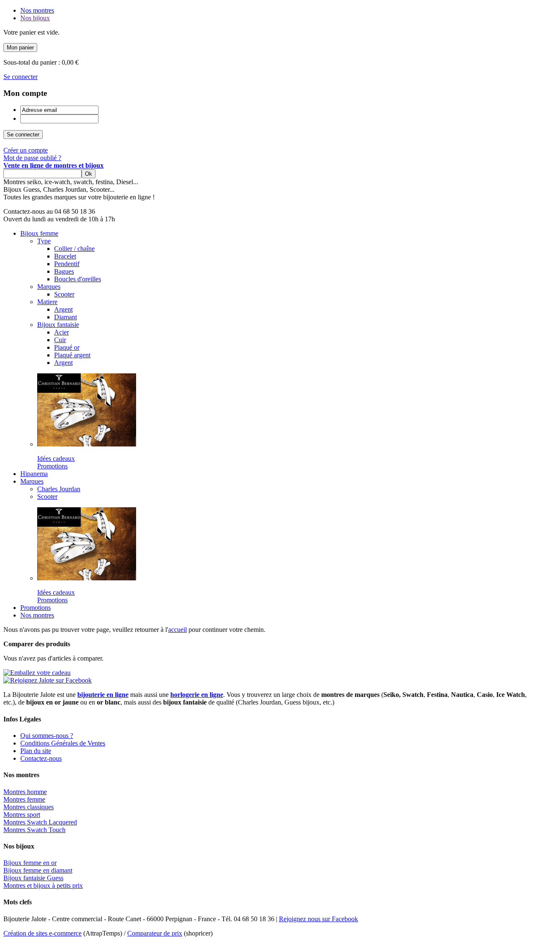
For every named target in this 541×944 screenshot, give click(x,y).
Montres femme (24, 799)
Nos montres (37, 10)
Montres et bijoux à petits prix (43, 885)
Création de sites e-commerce (42, 933)
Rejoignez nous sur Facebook (318, 918)
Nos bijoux (35, 18)
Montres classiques (28, 807)
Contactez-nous (41, 758)
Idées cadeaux (56, 458)
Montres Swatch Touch (34, 829)
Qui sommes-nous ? (46, 735)
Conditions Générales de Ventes (62, 743)
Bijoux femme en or (30, 862)
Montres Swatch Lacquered (40, 822)
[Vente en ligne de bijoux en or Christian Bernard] (86, 444)
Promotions (52, 466)
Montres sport (21, 814)
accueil (177, 629)
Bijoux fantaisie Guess (33, 877)
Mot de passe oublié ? (32, 157)
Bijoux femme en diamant (37, 870)
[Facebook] (47, 680)
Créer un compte (25, 150)
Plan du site (35, 750)
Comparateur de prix (154, 933)
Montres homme (25, 791)
